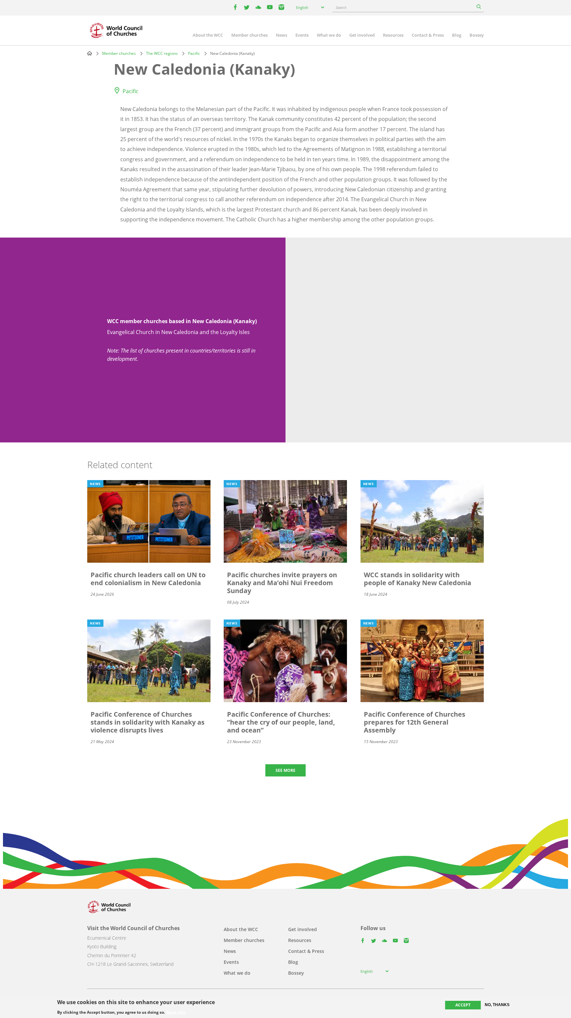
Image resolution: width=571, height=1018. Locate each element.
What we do (329, 35)
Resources (393, 35)
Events (302, 35)
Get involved (362, 35)
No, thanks (497, 1004)
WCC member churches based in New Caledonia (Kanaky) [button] (182, 321)
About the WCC (208, 35)
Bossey (477, 35)
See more (285, 770)
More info (175, 1012)
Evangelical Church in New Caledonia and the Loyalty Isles (178, 332)
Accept (463, 1005)
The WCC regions (162, 53)
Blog (456, 35)
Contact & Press (428, 35)
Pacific (194, 53)
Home (89, 53)
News (281, 35)
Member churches (249, 35)
